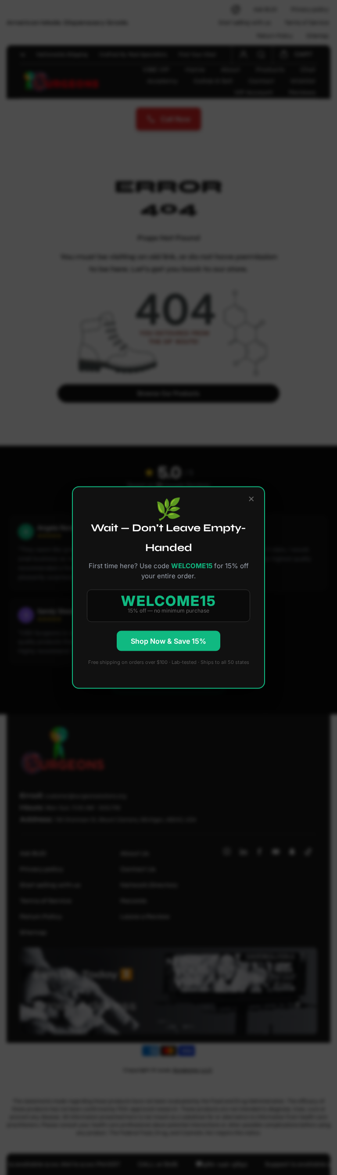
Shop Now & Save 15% (168, 641)
